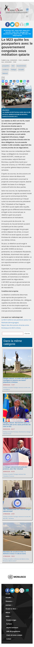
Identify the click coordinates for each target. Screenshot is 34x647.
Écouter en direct (11, 609)
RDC (7, 518)
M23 (13, 66)
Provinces (11, 476)
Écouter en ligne (11, 620)
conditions (5, 69)
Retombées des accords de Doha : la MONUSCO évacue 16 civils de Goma (14, 552)
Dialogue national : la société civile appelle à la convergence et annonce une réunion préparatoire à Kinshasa (17, 380)
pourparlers (5, 66)
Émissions (5, 561)
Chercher (27, 333)
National (5, 73)
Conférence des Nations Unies (21, 559)
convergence (6, 389)
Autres (8, 616)
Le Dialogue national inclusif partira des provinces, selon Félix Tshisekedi (15, 468)
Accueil (8, 594)
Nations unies (12, 561)
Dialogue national (18, 387)
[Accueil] (16, 9)
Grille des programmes (13, 631)
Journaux (8, 605)
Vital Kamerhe (22, 431)
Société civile (26, 387)
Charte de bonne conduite (14, 635)
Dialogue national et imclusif (21, 516)
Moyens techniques (12, 627)
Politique (13, 69)
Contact (8, 639)
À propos (9, 624)
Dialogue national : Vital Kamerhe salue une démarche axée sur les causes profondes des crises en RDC (17, 424)
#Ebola (8, 612)
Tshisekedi (11, 518)
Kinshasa (16, 431)
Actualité (21, 69)
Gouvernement (21, 66)
